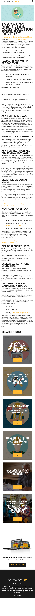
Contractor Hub (20, 39)
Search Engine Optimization (20, 312)
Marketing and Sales (25, 37)
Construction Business (9, 37)
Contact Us (18, 584)
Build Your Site (17, 565)
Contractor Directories (13, 225)
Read (18, 360)
